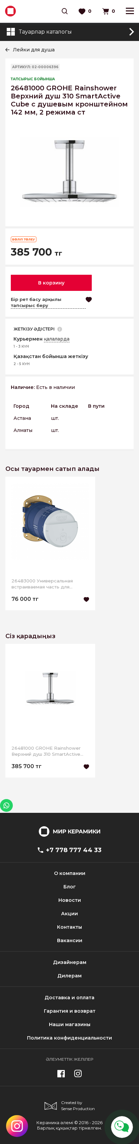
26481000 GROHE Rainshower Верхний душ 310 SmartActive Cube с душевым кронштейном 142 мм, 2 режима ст (47, 751)
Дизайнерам (69, 962)
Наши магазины (69, 1024)
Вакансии (69, 940)
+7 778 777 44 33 (74, 850)
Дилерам (69, 975)
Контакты (69, 927)
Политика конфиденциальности (69, 1038)
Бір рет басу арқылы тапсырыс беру (36, 302)
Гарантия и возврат (69, 1011)
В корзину (51, 283)
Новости (69, 900)
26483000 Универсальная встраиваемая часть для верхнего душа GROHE (42, 584)
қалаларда (57, 339)
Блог (69, 886)
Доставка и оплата (69, 997)
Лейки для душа (34, 50)
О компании (69, 873)
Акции (69, 913)
